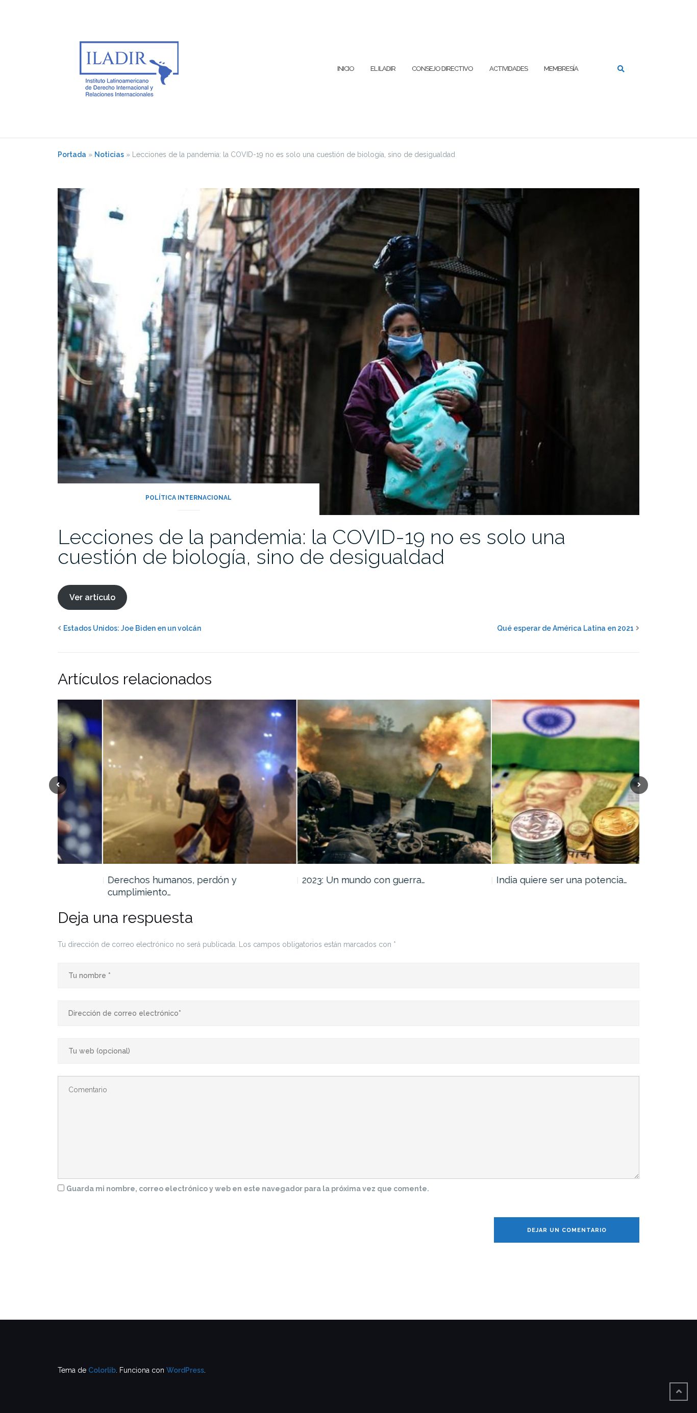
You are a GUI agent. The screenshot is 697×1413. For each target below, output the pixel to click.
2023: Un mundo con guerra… (318, 880)
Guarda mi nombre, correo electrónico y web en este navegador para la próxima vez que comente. (247, 1189)
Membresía (561, 68)
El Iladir (382, 68)
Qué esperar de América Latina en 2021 (565, 628)
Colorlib (102, 1370)
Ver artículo (92, 597)
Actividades (508, 68)
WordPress (185, 1370)
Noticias (109, 154)
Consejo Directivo (442, 68)
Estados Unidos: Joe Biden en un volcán (132, 628)
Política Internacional (188, 497)
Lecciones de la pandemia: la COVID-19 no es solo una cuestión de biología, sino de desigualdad (311, 547)
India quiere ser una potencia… (516, 880)
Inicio (345, 68)
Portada (72, 154)
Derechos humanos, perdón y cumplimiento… (126, 886)
